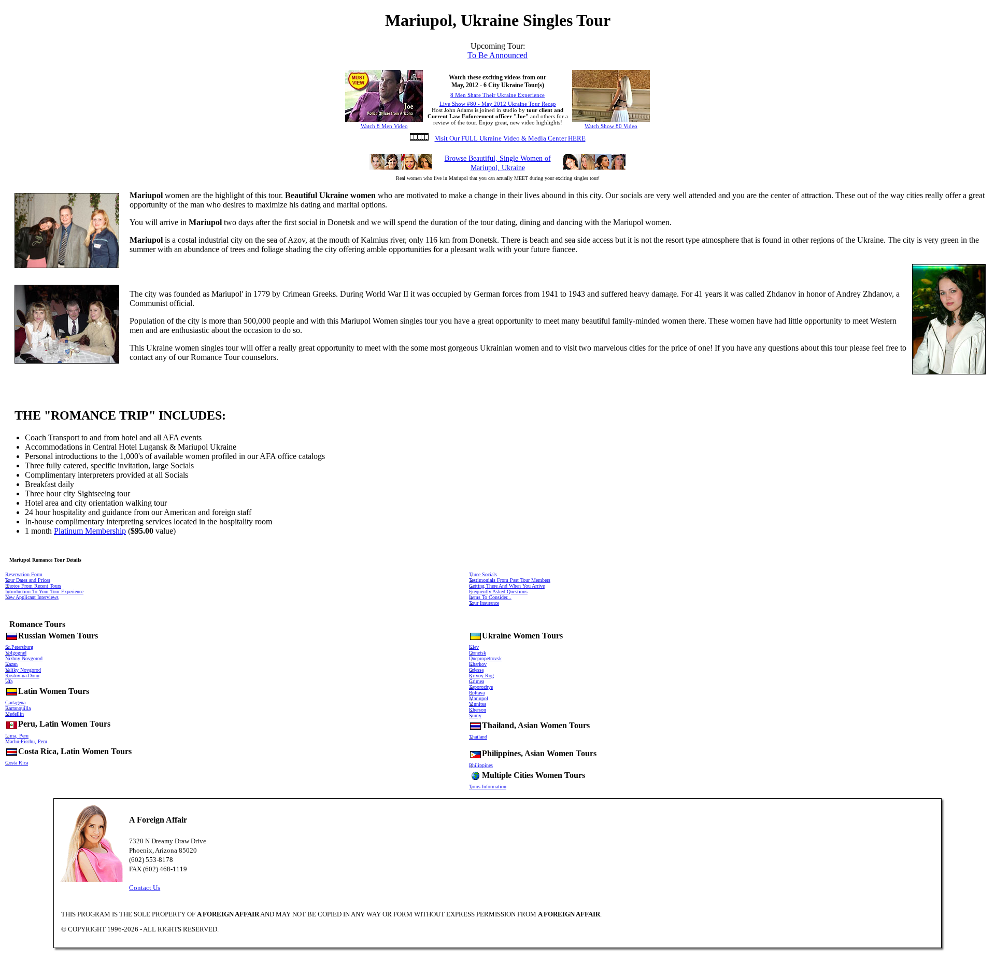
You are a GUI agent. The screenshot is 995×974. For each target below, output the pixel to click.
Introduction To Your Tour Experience (44, 591)
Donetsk (477, 653)
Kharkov (478, 664)
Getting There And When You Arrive (507, 586)
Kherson (477, 710)
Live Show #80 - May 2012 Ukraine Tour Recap (497, 104)
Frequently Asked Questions (498, 591)
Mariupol (478, 698)
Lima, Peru (17, 736)
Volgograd (15, 653)
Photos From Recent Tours (33, 586)
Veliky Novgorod (23, 670)
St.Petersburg (19, 647)
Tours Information (487, 786)
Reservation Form (23, 574)
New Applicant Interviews (32, 597)
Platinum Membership (90, 530)
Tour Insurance (484, 603)
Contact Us (144, 888)
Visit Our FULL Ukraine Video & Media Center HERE (510, 138)
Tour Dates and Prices (27, 580)
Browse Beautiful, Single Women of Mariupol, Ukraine (498, 163)
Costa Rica (16, 763)
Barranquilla (18, 708)
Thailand (478, 737)
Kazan (11, 664)
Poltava (477, 692)
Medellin (14, 714)
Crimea (476, 681)
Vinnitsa (477, 704)
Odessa (476, 670)
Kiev (474, 647)
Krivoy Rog (481, 675)
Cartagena (15, 702)
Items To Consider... (490, 597)
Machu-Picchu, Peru (26, 741)
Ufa (8, 681)
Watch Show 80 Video (611, 126)
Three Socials (483, 574)
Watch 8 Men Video (384, 126)
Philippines (481, 765)
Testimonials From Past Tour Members (509, 580)
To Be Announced (497, 55)
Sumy (475, 715)
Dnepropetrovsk (485, 658)
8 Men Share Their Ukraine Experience (497, 95)
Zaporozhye (481, 687)
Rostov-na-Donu (22, 675)
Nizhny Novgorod (23, 658)
